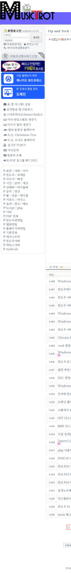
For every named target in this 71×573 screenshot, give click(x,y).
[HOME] (29, 18)
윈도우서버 (12, 241)
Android (11, 249)
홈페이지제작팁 (15, 228)
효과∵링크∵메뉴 (16, 204)
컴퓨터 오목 (14, 155)
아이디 (8, 34)
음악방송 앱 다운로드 (19, 109)
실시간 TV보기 (16, 145)
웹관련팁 (11, 224)
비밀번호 (9, 40)
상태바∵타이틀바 (16, 187)
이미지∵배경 (14, 179)
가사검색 (13, 150)
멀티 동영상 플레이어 (21, 130)
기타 (8, 212)
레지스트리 (12, 236)
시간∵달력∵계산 (16, 183)
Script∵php (14, 208)
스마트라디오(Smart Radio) (24, 114)
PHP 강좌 (11, 216)
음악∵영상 (12, 191)
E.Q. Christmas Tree (21, 135)
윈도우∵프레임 (15, 175)
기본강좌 (11, 232)
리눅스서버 (12, 245)
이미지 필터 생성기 (19, 124)
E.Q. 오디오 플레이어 (21, 140)
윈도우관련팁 (14, 220)
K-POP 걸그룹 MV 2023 (21, 160)
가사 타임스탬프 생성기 (21, 119)
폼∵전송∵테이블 (16, 195)
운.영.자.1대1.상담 (18, 104)
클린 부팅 (64, 370)
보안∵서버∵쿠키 (16, 171)
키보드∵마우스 (15, 199)
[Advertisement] (22, 294)
